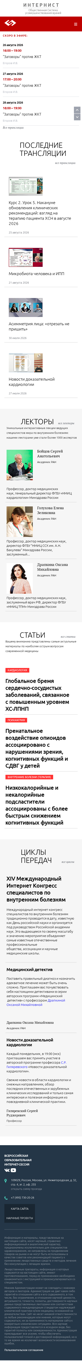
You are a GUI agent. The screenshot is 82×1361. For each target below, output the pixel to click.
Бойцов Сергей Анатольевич (50, 453)
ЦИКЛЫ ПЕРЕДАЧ (47, 856)
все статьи (68, 637)
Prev (77, 110)
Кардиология (17, 670)
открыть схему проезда (26, 1188)
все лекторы (66, 423)
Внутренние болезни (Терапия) (29, 777)
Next (77, 117)
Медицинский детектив (29, 969)
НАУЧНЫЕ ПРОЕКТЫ (19, 1218)
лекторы (47, 421)
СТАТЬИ (47, 635)
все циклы (68, 862)
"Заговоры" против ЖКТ (22, 57)
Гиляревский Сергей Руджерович (22, 1113)
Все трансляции (13, 127)
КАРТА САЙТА (19, 1208)
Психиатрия (16, 720)
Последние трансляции (47, 153)
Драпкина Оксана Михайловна (52, 567)
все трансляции (65, 163)
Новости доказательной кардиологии (30, 1042)
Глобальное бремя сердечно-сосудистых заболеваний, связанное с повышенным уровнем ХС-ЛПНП (37, 695)
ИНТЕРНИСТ (41, 6)
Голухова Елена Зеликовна (50, 510)
